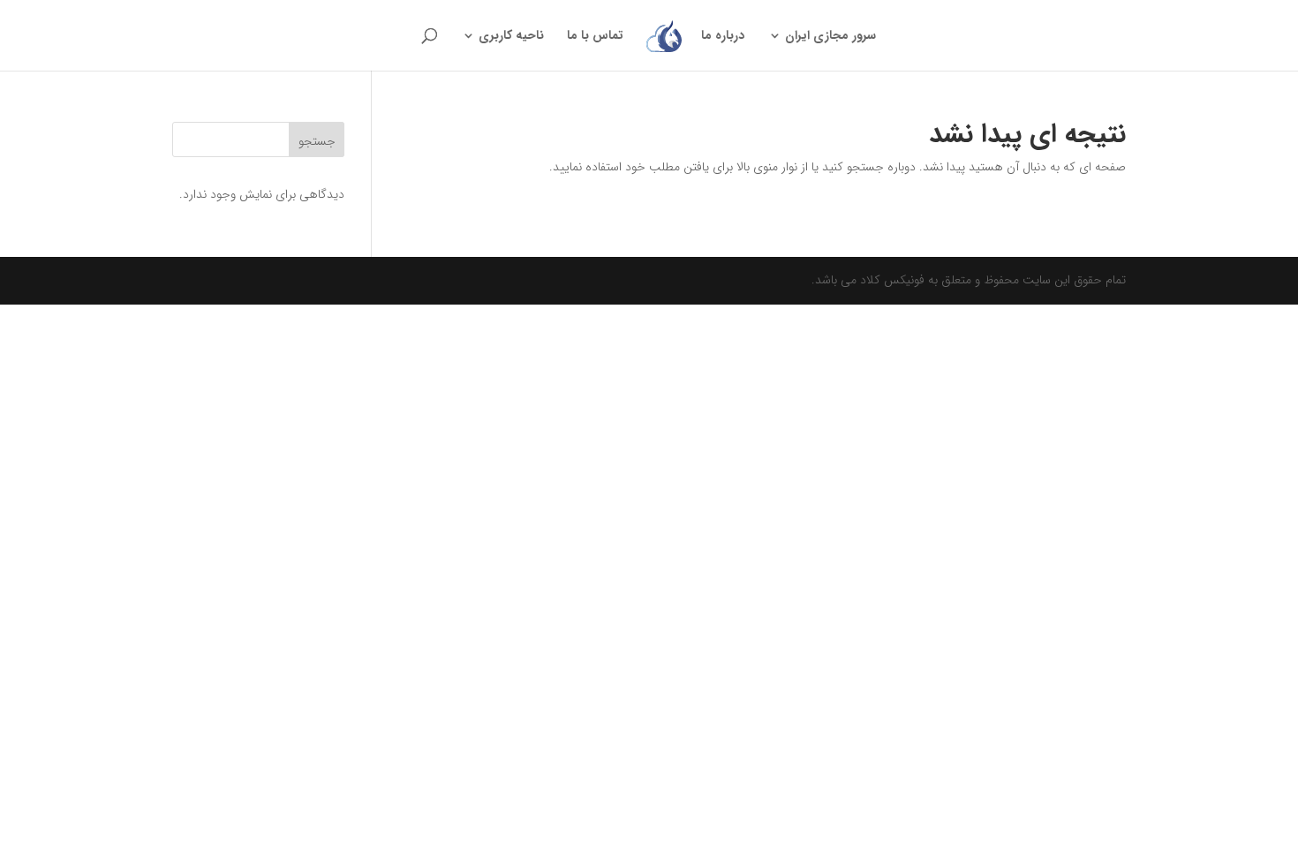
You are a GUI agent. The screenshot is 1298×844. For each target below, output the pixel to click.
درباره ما (722, 37)
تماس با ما (595, 37)
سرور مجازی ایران (830, 37)
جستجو (317, 141)
